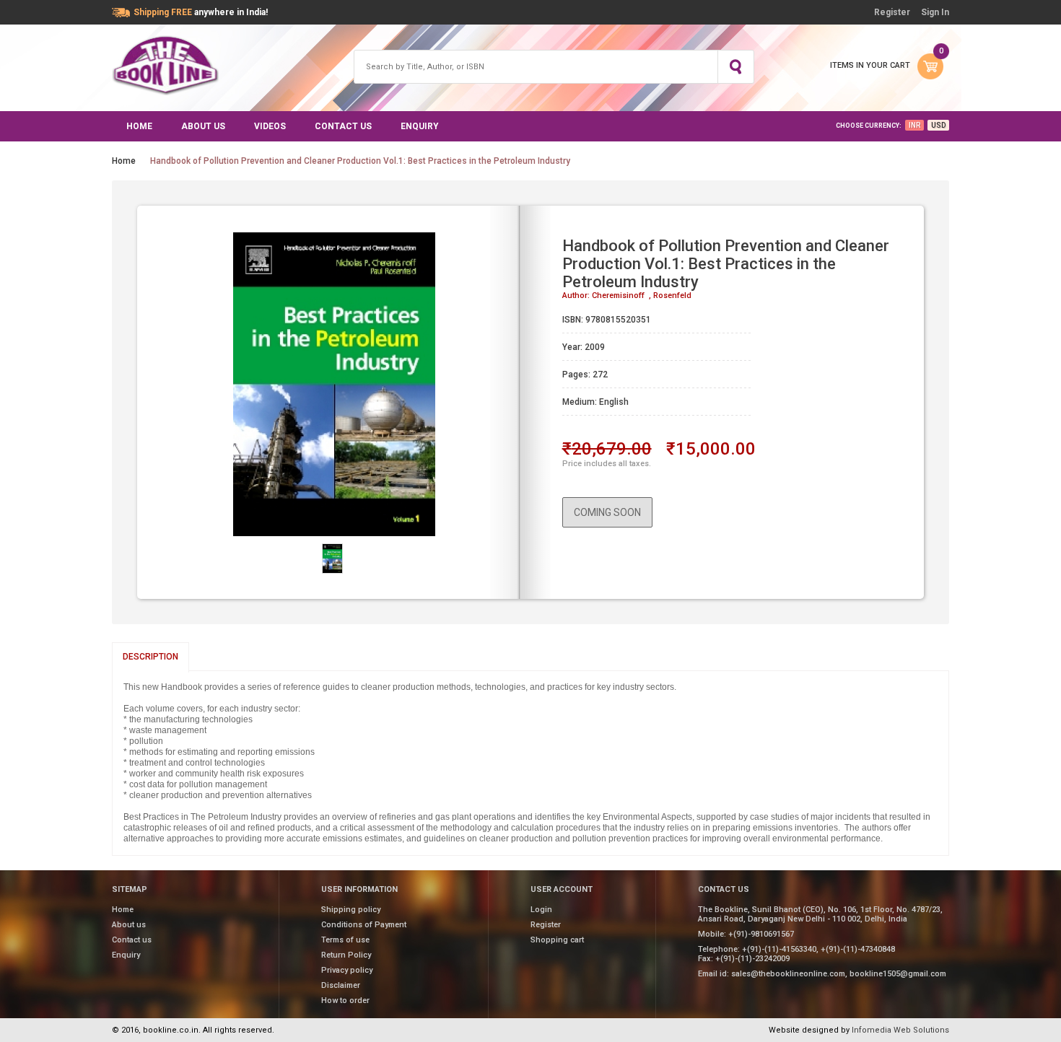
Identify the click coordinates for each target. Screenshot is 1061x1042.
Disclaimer (340, 985)
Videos (270, 126)
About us (203, 126)
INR (914, 125)
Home (139, 126)
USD (938, 125)
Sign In (935, 12)
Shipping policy (350, 909)
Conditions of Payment (363, 924)
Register (892, 12)
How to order (345, 1000)
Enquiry (420, 126)
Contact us (343, 126)
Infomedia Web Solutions (900, 1030)
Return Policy (346, 955)
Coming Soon (607, 512)
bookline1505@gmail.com (898, 973)
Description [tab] (150, 657)
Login (541, 909)
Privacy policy (346, 970)
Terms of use (345, 940)
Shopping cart (557, 940)
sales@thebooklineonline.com (788, 973)
